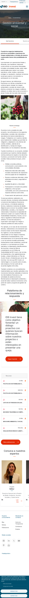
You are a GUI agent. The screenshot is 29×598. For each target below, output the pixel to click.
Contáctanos (18, 526)
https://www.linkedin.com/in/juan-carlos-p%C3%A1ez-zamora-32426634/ (26, 500)
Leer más (17, 501)
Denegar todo (14, 591)
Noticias (4, 525)
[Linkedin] (9, 541)
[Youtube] (19, 541)
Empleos (17, 529)
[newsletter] (9, 545)
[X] (14, 541)
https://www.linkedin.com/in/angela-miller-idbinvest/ (2, 500)
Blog (3, 522)
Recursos (9, 376)
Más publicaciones (9, 442)
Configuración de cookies (8, 586)
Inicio (10, 17)
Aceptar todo (13, 595)
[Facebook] (3, 541)
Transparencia (14, 1)
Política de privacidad (7, 583)
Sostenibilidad (16, 17)
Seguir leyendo (12, 359)
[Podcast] (3, 545)
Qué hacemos (10, 41)
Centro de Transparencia (19, 523)
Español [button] (3, 1)
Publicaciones (5, 527)
